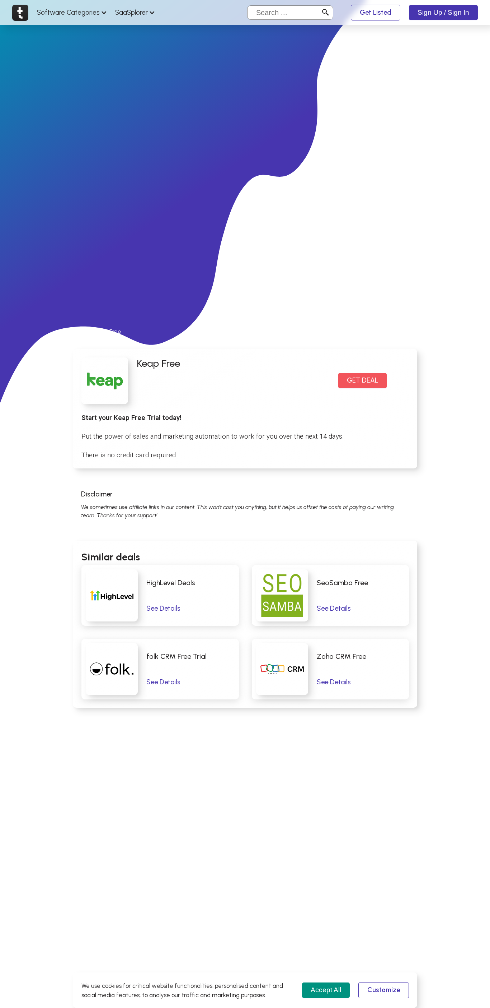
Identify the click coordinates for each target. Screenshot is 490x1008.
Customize (383, 990)
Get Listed (375, 12)
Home (81, 331)
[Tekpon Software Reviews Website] (20, 12)
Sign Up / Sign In (443, 12)
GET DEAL (362, 380)
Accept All (326, 990)
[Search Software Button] (325, 12)
